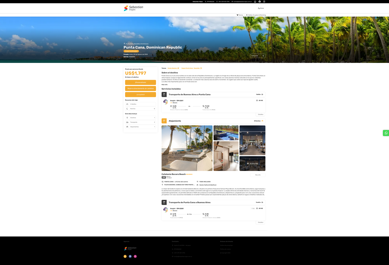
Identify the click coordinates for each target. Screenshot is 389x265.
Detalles (260, 114)
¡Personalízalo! (140, 82)
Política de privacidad (226, 245)
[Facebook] (259, 1)
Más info (165, 84)
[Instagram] (264, 1)
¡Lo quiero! (141, 94)
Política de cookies (225, 249)
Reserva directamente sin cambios (141, 88)
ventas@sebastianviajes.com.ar (243, 1)
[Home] (255, 1)
